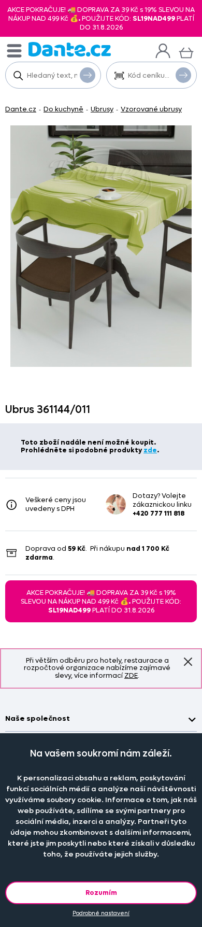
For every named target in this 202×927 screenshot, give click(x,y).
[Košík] (186, 51)
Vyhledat (87, 75)
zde (150, 450)
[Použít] (183, 75)
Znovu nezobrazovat (188, 662)
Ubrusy (102, 109)
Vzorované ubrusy (151, 109)
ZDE (131, 675)
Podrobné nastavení (101, 913)
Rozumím (101, 892)
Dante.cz (20, 109)
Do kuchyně (63, 109)
